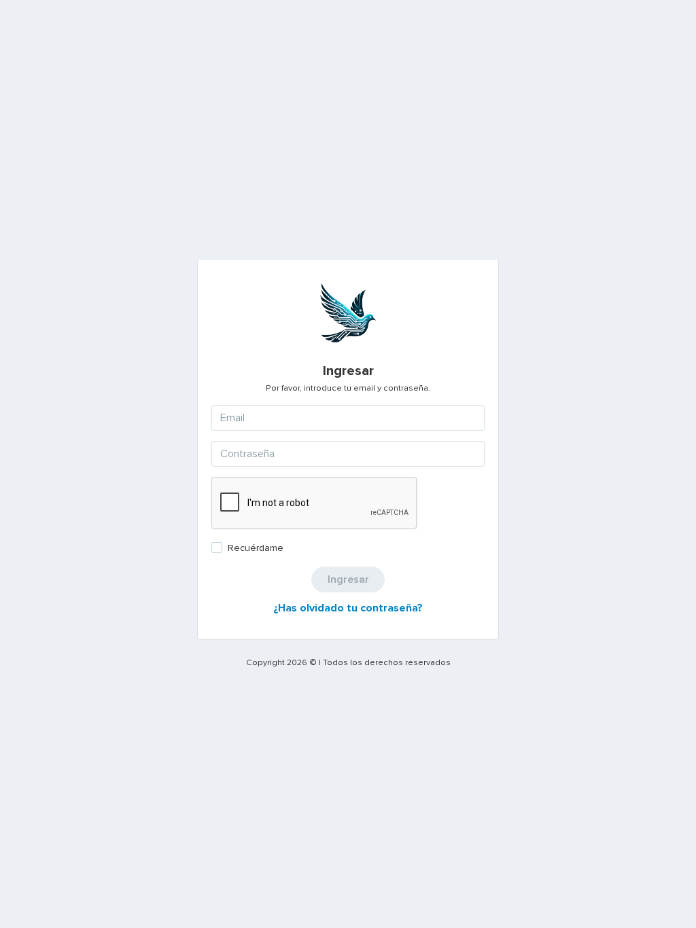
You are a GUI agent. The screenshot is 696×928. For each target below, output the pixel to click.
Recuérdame (255, 548)
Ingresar (348, 579)
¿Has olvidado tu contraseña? (348, 608)
